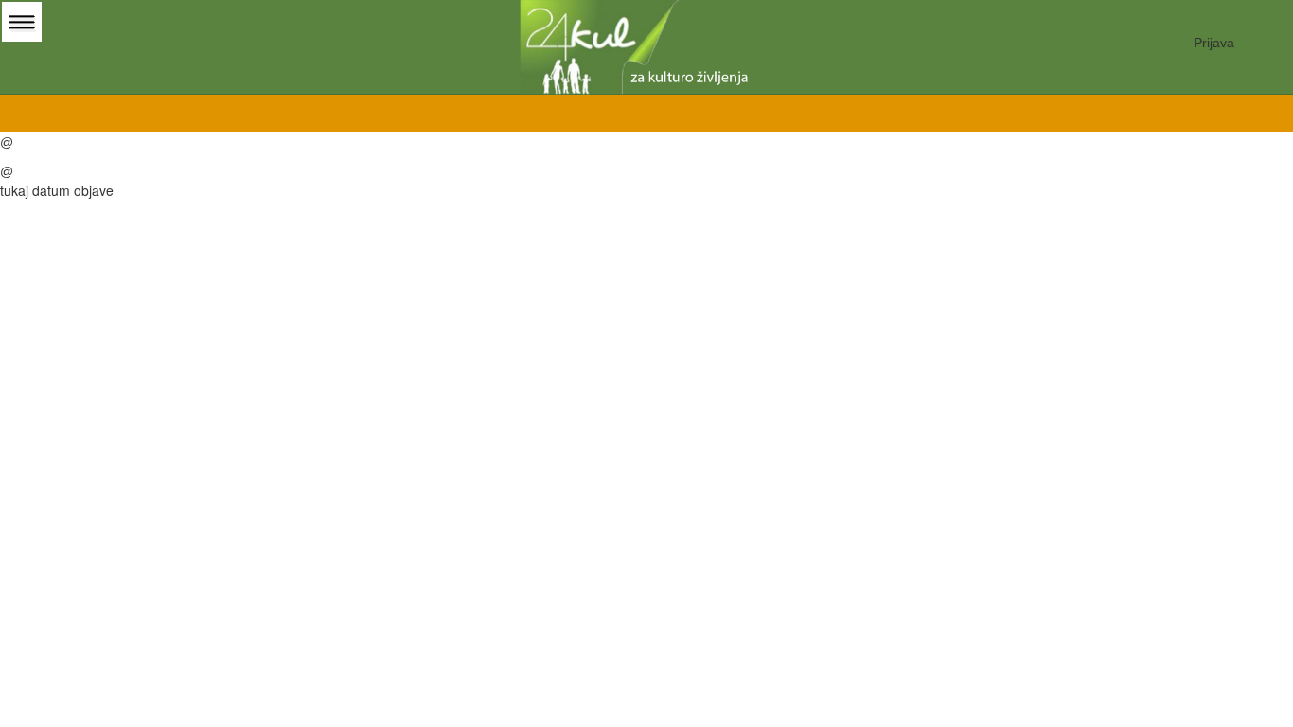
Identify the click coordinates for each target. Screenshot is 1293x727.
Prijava (1214, 42)
